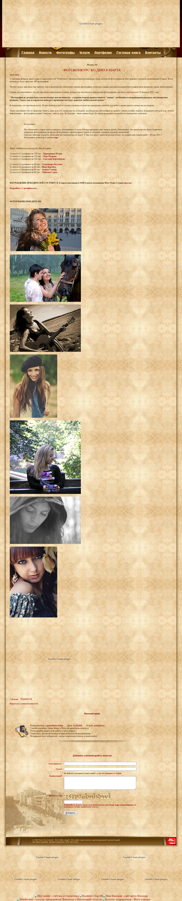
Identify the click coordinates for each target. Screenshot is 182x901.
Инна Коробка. (49, 167)
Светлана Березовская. (54, 159)
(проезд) (127, 183)
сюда (56, 137)
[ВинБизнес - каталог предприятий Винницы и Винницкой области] (59, 899)
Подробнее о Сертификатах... (24, 188)
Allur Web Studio (72, 842)
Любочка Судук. (50, 172)
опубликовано (132, 92)
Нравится (26, 698)
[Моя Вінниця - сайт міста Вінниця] (125, 895)
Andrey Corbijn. (49, 169)
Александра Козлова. (52, 164)
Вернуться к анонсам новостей (24, 704)
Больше (14, 699)
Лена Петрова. (50, 156)
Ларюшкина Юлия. (52, 153)
